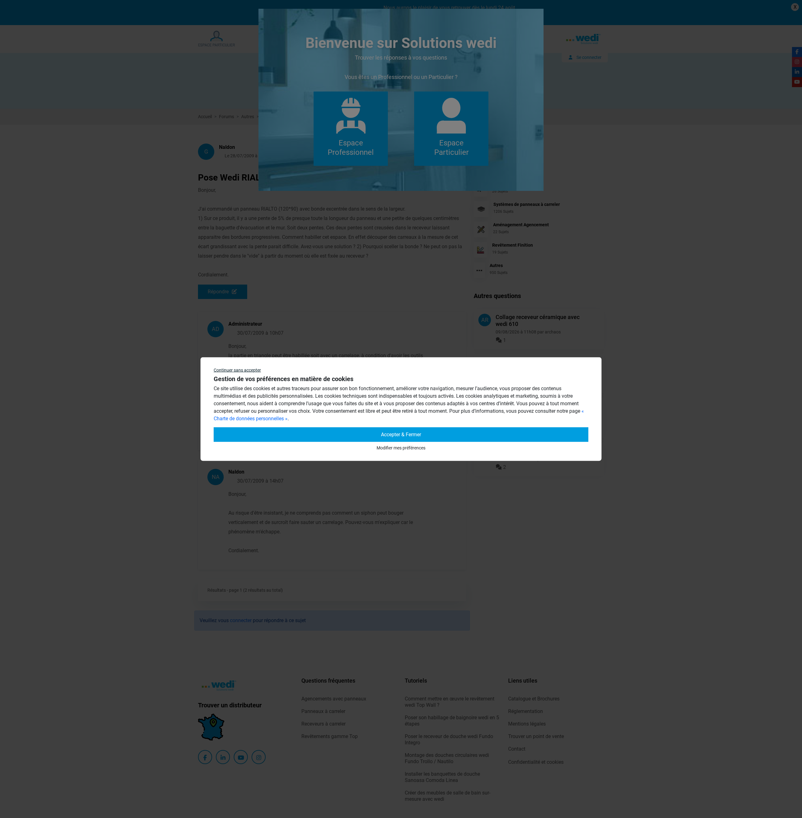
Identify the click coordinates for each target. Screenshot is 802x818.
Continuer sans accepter (237, 370)
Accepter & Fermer (401, 435)
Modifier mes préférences (401, 447)
